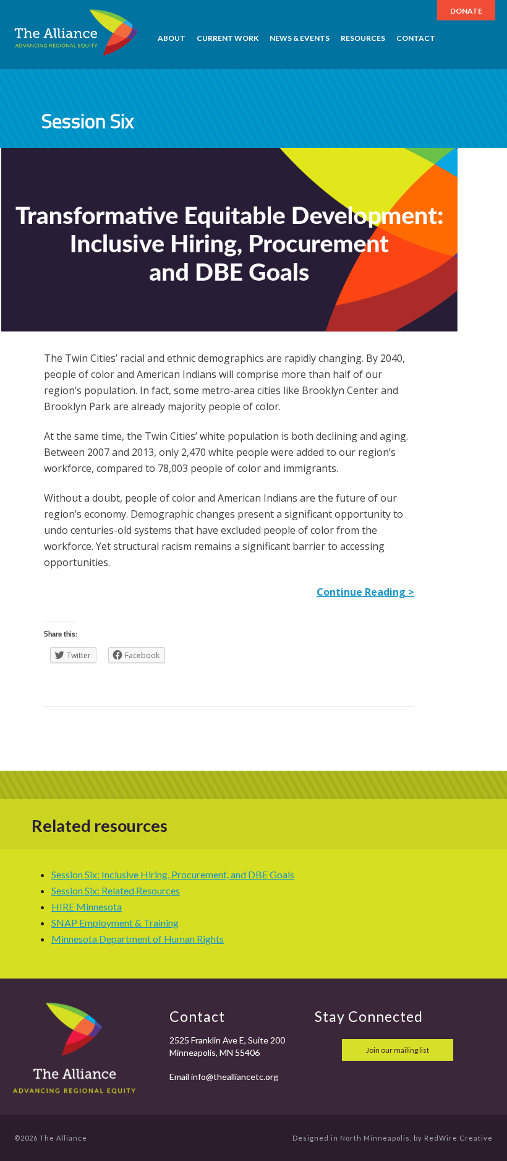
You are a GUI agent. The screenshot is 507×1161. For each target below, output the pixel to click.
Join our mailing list (397, 1050)
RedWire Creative (458, 1138)
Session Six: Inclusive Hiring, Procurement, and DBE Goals (172, 874)
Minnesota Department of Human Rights (137, 939)
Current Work (227, 38)
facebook (326, 1050)
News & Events (300, 38)
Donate (466, 10)
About (171, 38)
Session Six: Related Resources (115, 890)
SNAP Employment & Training (115, 922)
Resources (363, 38)
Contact (415, 38)
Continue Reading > (365, 592)
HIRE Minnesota (86, 906)
